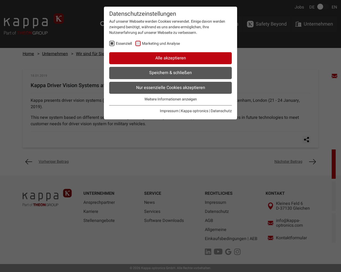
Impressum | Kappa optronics (184, 111)
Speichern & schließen (170, 73)
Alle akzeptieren (170, 58)
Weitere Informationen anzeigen (170, 99)
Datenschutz (221, 111)
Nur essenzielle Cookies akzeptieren (170, 87)
